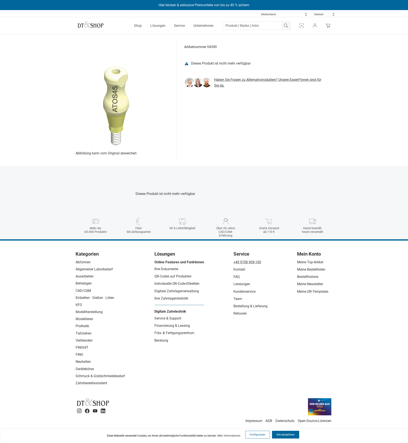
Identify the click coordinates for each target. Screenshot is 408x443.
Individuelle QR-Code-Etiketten (176, 284)
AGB (269, 421)
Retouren (240, 313)
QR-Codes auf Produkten (172, 276)
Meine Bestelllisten (311, 269)
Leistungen (241, 284)
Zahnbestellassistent (91, 383)
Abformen (83, 262)
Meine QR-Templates (312, 291)
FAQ (236, 277)
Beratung (161, 340)
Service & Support (167, 318)
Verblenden (84, 340)
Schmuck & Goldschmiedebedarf (100, 376)
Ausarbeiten (85, 276)
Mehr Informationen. (229, 435)
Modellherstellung (89, 312)
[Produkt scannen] (301, 25)
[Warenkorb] (329, 25)
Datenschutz (284, 421)
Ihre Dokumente (166, 269)
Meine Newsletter (310, 284)
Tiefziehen (83, 333)
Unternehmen (203, 26)
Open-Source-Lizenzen (314, 421)
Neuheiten (83, 362)
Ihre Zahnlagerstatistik (171, 298)
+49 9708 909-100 (247, 262)
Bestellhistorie (307, 277)
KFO (79, 305)
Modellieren (84, 319)
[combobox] (284, 14)
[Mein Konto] (314, 25)
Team (237, 299)
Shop (138, 26)
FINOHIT (82, 347)
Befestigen (84, 283)
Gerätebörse (85, 369)
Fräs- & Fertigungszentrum (174, 333)
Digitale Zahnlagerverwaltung (176, 291)
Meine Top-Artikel (310, 262)
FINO (79, 355)
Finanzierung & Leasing (172, 326)
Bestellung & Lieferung (250, 306)
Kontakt (239, 269)
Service (179, 26)
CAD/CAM (83, 291)
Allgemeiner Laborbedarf (94, 269)
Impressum (253, 421)
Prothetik (82, 326)
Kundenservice (244, 291)
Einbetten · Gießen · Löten (95, 298)
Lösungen (157, 26)
